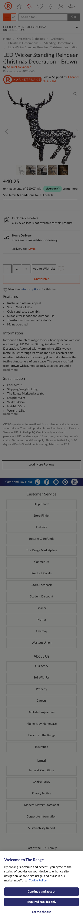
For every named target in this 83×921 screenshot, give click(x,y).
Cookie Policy (38, 880)
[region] (41, 886)
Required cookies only (41, 901)
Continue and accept (41, 891)
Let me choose (41, 912)
